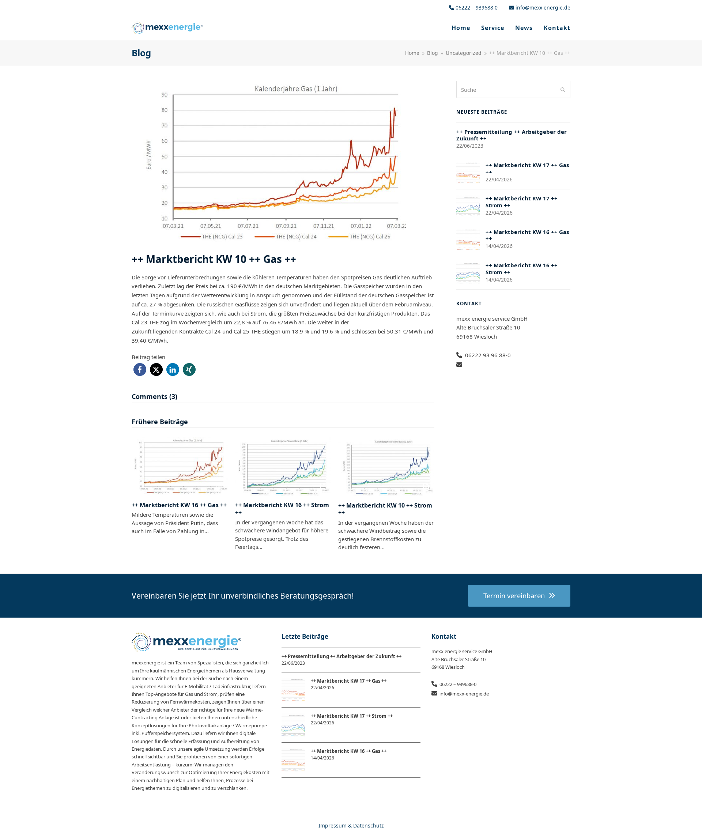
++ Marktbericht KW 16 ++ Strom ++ (282, 508)
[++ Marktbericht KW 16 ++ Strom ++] (283, 466)
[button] (139, 369)
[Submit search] (563, 89)
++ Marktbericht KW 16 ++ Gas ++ (179, 505)
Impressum (332, 825)
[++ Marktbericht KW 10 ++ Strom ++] (386, 466)
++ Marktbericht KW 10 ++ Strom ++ (385, 509)
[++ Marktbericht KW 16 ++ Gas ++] (180, 466)
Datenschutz (368, 825)
